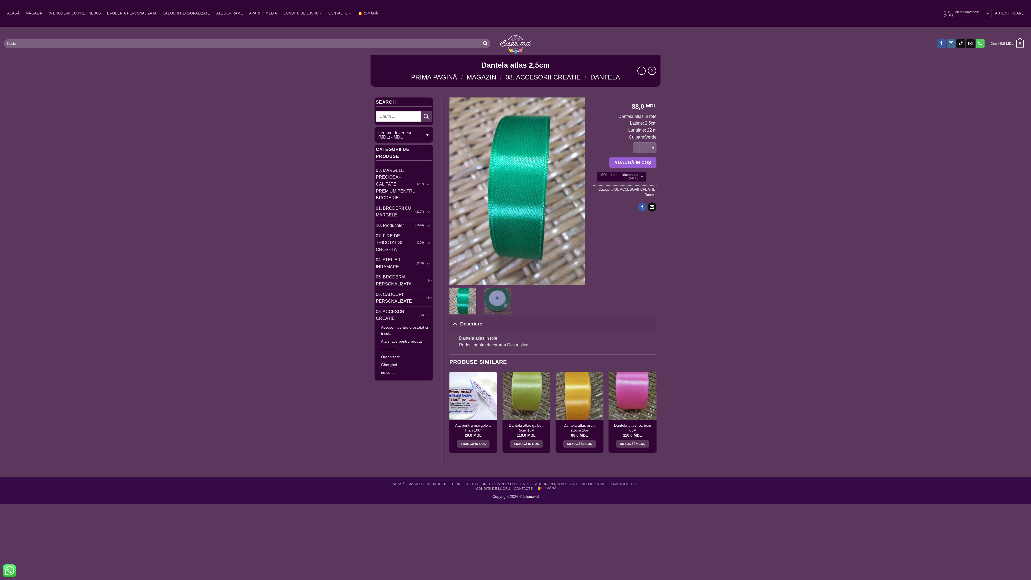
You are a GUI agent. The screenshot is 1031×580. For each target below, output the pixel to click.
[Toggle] (428, 184)
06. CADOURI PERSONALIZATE (394, 298)
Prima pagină (434, 77)
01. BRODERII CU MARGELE (393, 212)
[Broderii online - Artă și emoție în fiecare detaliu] (515, 43)
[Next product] (641, 71)
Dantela (605, 77)
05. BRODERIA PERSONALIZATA (394, 280)
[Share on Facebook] (642, 207)
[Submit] (485, 43)
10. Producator (390, 225)
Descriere (471, 324)
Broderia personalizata (132, 13)
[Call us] (980, 43)
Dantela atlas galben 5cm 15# (526, 427)
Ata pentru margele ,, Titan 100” (473, 427)
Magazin (34, 13)
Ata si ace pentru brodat (401, 341)
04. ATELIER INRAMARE (388, 263)
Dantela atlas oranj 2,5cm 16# (580, 427)
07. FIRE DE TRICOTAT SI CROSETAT (389, 243)
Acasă (13, 13)
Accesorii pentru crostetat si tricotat (404, 330)
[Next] (656, 414)
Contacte (338, 13)
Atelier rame (229, 13)
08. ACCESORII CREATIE (543, 77)
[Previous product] (652, 71)
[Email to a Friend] (652, 207)
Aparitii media (263, 13)
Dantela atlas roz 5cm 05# (632, 427)
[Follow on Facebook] (941, 43)
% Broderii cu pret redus (75, 13)
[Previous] (450, 414)
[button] (1009, 13)
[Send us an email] (970, 43)
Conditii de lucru (301, 13)
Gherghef (389, 365)
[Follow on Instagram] (951, 43)
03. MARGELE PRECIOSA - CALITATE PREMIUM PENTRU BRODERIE (396, 184)
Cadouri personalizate (186, 13)
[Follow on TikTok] (960, 43)
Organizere (390, 357)
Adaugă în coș (632, 162)
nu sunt (387, 372)
